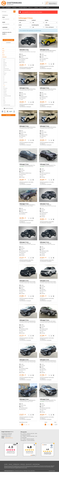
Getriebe (46, 20)
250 (28, 424)
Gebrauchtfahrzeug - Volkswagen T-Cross (28, 52)
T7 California (5, 89)
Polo (3, 83)
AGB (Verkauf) (22, 464)
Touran (4, 103)
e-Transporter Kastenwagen (6, 70)
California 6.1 (5, 65)
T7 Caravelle (4, 91)
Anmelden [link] (9, 115)
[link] (29, 65)
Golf (3, 71)
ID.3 (3, 76)
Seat (3, 52)
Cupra (3, 50)
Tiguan (4, 100)
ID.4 (3, 77)
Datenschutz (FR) (29, 464)
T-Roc (4, 86)
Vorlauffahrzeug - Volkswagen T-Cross (48, 52)
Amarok (4, 59)
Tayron (4, 98)
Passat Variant (5, 82)
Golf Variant (4, 73)
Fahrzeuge (14, 7)
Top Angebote (8, 7)
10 (20, 424)
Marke (3, 17)
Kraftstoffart (4, 27)
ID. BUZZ (4, 74)
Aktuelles (36, 7)
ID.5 (3, 79)
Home (3, 7)
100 (26, 424)
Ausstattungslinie (35, 25)
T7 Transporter (5, 94)
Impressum (10, 464)
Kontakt (47, 7)
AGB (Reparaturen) (16, 464)
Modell (3, 22)
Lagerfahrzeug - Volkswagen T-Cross (28, 167)
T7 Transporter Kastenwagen (7, 95)
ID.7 (3, 80)
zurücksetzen (8, 42)
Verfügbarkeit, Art (22, 20)
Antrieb (20, 25)
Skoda (3, 54)
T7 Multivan (4, 92)
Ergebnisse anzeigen (8, 40)
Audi (3, 48)
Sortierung (47, 25)
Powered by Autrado (52, 470)
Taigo (4, 97)
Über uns (30, 7)
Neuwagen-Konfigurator (23, 7)
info (19, 15)
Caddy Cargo (5, 62)
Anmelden (6, 464)
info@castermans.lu (9, 437)
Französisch (41, 7)
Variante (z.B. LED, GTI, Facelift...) (7, 33)
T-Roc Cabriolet (5, 88)
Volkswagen (4, 56)
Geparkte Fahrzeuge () (9, 108)
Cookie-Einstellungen (36, 464)
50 (24, 424)
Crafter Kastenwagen (6, 68)
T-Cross (4, 85)
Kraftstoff (34, 20)
